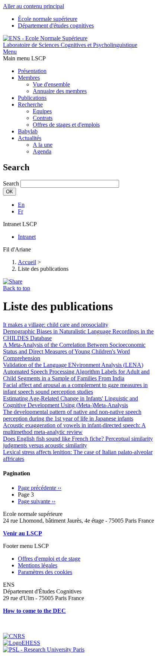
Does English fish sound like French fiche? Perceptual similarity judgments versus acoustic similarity (78, 442)
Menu (10, 51)
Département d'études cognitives (56, 25)
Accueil (27, 262)
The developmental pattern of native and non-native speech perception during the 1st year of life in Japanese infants (72, 415)
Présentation (32, 71)
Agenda (42, 151)
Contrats (42, 118)
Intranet (27, 237)
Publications (32, 98)
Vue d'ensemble (51, 84)
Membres (29, 78)
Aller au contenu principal (33, 6)
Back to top (16, 288)
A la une (42, 145)
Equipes (42, 111)
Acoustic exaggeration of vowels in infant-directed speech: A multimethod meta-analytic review (74, 428)
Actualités (29, 138)
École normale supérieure (47, 19)
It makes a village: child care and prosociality (55, 324)
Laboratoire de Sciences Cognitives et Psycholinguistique (70, 45)
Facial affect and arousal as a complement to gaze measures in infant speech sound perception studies (75, 388)
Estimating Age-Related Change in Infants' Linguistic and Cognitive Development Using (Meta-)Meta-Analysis (70, 401)
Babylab (28, 131)
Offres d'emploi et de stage (49, 558)
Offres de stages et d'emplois (66, 124)
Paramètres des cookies (45, 572)
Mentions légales (37, 565)
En (21, 205)
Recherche (30, 104)
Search (11, 183)
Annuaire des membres (60, 91)
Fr (20, 211)
